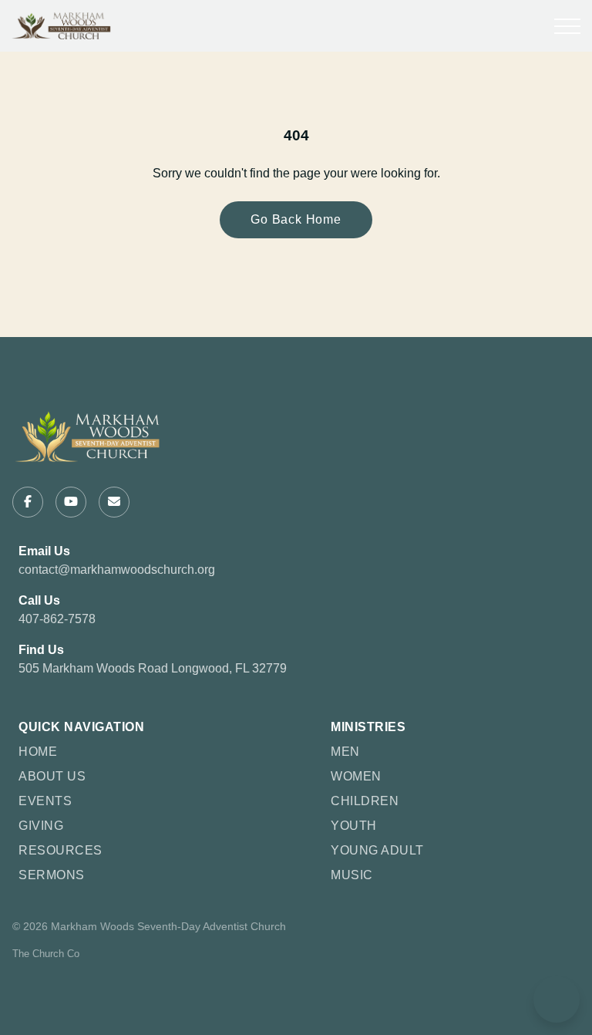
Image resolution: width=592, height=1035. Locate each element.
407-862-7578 (57, 618)
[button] (567, 26)
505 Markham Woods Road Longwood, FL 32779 (152, 668)
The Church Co (45, 953)
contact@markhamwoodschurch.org (116, 569)
